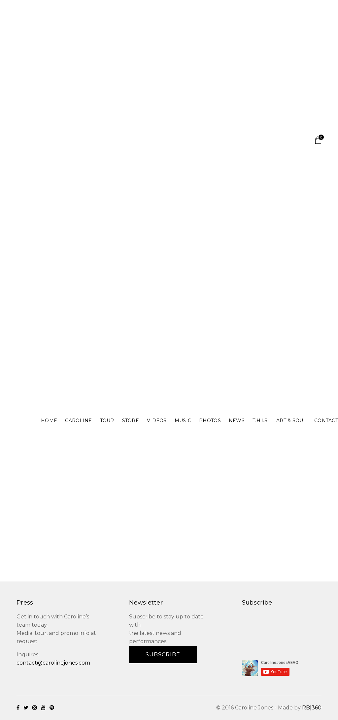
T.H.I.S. (260, 420)
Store (130, 420)
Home (49, 420)
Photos (210, 420)
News (237, 420)
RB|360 (311, 707)
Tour (107, 420)
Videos (157, 420)
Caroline (78, 420)
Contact (326, 420)
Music (183, 420)
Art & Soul (291, 420)
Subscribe (163, 654)
